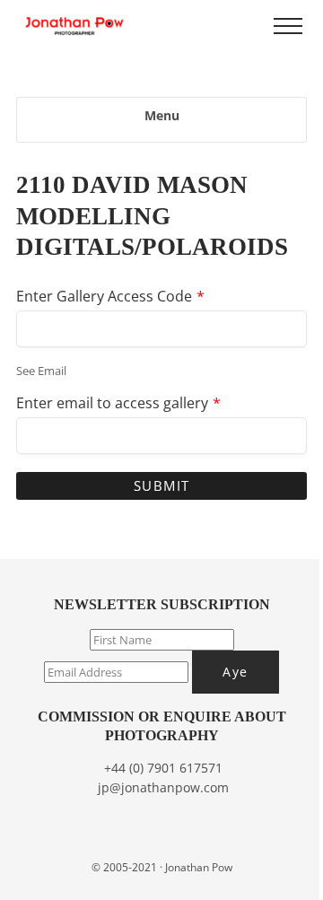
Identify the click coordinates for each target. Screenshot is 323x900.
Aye (235, 672)
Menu (161, 116)
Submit (162, 485)
